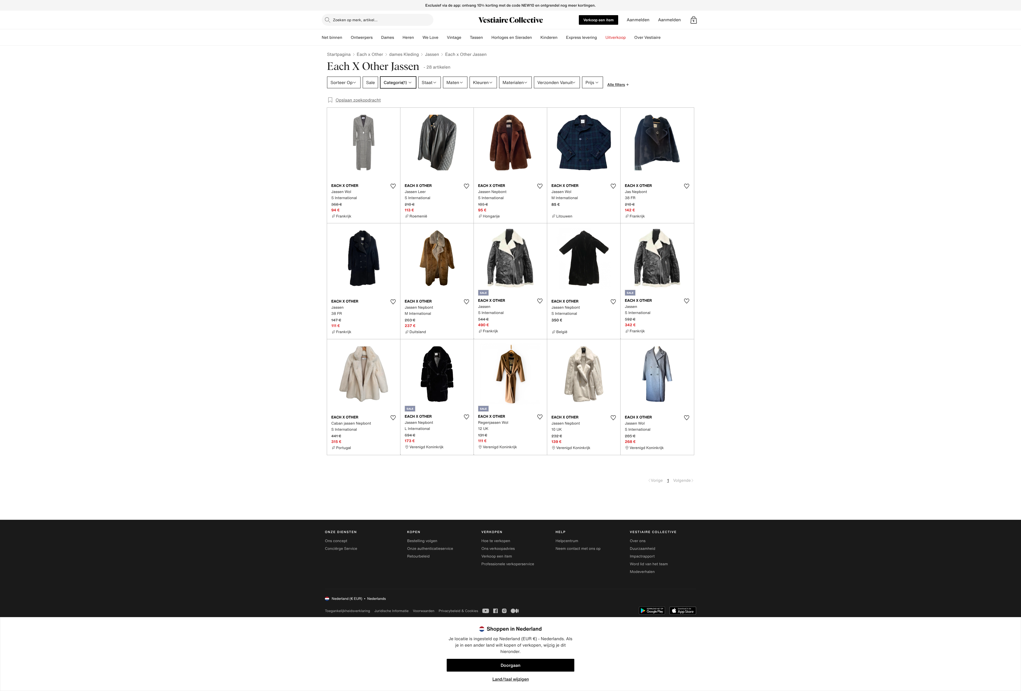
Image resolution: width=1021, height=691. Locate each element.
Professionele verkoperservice (507, 564)
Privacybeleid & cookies (458, 610)
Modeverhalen (642, 572)
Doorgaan (510, 665)
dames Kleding (404, 54)
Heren (408, 37)
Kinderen (548, 37)
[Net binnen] (346, 37)
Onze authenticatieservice (430, 548)
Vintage (454, 37)
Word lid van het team (649, 564)
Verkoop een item (598, 20)
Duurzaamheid (642, 548)
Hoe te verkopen (495, 541)
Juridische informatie (391, 610)
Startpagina (339, 54)
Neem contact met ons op (578, 548)
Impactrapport (642, 556)
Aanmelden (638, 20)
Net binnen (332, 37)
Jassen (432, 54)
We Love (430, 37)
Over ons (638, 541)
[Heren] (418, 37)
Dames (387, 37)
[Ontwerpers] (377, 37)
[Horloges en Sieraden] (536, 37)
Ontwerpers (362, 37)
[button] (693, 20)
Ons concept (336, 541)
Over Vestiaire (647, 37)
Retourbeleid (418, 556)
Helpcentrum (567, 541)
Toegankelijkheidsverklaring (347, 610)
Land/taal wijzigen (510, 679)
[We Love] (443, 37)
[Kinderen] (562, 37)
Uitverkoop (615, 37)
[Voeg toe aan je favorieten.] (393, 186)
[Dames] (398, 37)
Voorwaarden (423, 610)
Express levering (581, 37)
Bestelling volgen (422, 541)
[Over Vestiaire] (665, 37)
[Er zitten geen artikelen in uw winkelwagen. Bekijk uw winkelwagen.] (693, 20)
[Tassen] (487, 37)
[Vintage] (465, 37)
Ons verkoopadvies (498, 548)
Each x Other (370, 54)
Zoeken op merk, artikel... (355, 20)
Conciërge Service (341, 548)
